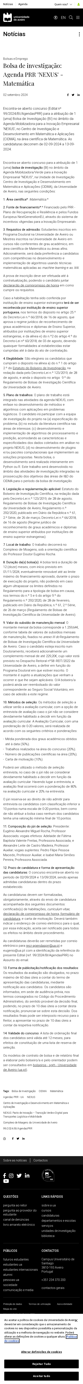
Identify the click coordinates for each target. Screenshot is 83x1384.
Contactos (40, 1160)
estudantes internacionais (20, 1269)
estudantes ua (12, 1264)
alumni (7, 1274)
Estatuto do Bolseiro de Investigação (39, 368)
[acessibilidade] (56, 17)
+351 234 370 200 (54, 1280)
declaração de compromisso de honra (31, 285)
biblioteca (48, 1236)
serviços (47, 1225)
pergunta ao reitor (15, 1205)
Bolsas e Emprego (15, 58)
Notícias (8, 4)
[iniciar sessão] (78, 4)
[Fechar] (76, 1320)
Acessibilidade (64, 1304)
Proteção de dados (12, 1304)
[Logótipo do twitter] (19, 1176)
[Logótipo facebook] (4, 1176)
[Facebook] (68, 95)
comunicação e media (18, 1290)
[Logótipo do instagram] (11, 1176)
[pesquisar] (71, 17)
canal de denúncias (16, 1219)
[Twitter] (73, 95)
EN (63, 17)
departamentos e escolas (59, 1220)
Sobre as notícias (15, 1160)
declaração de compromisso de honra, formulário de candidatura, (41, 916)
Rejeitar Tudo (41, 1364)
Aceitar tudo (41, 1376)
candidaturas (50, 1215)
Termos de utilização (40, 1304)
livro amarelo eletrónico (19, 1224)
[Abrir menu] (78, 17)
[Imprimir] (5, 1138)
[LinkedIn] (78, 95)
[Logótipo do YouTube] (6, 1181)
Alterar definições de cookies (41, 1351)
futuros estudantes (16, 1259)
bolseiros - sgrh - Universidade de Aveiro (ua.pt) (40, 1067)
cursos (46, 1210)
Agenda (22, 4)
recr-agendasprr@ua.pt (43, 946)
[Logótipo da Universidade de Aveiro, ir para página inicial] (16, 17)
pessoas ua (11, 1280)
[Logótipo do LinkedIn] (27, 1176)
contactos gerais (53, 1288)
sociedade (10, 1285)
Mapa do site (10, 1309)
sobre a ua (49, 1205)
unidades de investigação (59, 1231)
